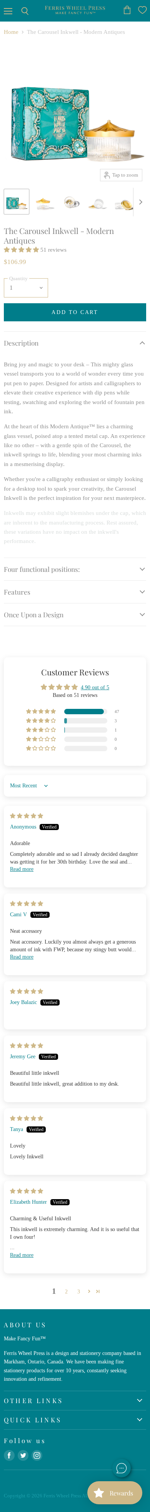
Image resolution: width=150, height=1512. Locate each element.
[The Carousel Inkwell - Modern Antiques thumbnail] (16, 201)
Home (11, 32)
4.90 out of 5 (95, 687)
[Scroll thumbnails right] (139, 202)
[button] (22, 250)
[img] (26, 816)
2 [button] (66, 1291)
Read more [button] (21, 869)
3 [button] (78, 1291)
